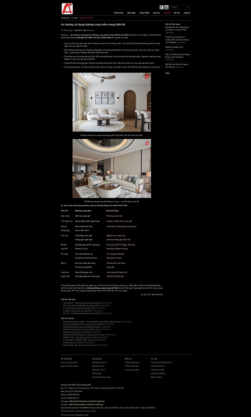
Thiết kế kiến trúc (132, 362)
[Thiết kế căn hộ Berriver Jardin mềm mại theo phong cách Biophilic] (112, 132)
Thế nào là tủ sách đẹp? (73, 343)
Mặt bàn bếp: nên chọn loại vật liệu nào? (80, 345)
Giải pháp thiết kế (158, 373)
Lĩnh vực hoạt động (69, 362)
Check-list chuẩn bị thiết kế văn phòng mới (80, 306)
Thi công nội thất (132, 370)
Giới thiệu (131, 13)
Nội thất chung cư (99, 362)
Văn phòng (96, 373)
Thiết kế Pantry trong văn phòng (76, 332)
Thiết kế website (67, 415)
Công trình (144, 13)
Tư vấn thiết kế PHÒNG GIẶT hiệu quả (79, 340)
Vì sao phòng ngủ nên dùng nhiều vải (78, 308)
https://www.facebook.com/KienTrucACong (86, 401)
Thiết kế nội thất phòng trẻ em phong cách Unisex (83, 335)
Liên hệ (187, 13)
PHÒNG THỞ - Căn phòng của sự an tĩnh (80, 337)
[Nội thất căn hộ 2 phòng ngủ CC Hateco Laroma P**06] (112, 198)
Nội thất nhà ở (98, 366)
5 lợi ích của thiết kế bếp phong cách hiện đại (81, 313)
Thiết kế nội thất (131, 366)
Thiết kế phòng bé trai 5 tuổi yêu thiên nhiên (81, 330)
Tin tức (177, 13)
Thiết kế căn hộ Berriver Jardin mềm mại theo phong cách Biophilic (177, 39)
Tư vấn (167, 13)
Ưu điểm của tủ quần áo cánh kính (77, 311)
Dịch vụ (156, 13)
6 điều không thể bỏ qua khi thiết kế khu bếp (81, 327)
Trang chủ (118, 13)
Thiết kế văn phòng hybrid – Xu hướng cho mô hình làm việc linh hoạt (92, 322)
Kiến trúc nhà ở (98, 370)
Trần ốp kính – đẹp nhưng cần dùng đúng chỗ (82, 303)
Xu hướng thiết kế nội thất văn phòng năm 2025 (82, 324)
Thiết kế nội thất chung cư (161, 362)
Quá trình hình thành (69, 366)
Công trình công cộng (101, 377)
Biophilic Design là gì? (174, 47)
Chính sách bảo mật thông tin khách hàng (78, 411)
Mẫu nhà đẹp (156, 377)
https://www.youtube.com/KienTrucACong (86, 404)
